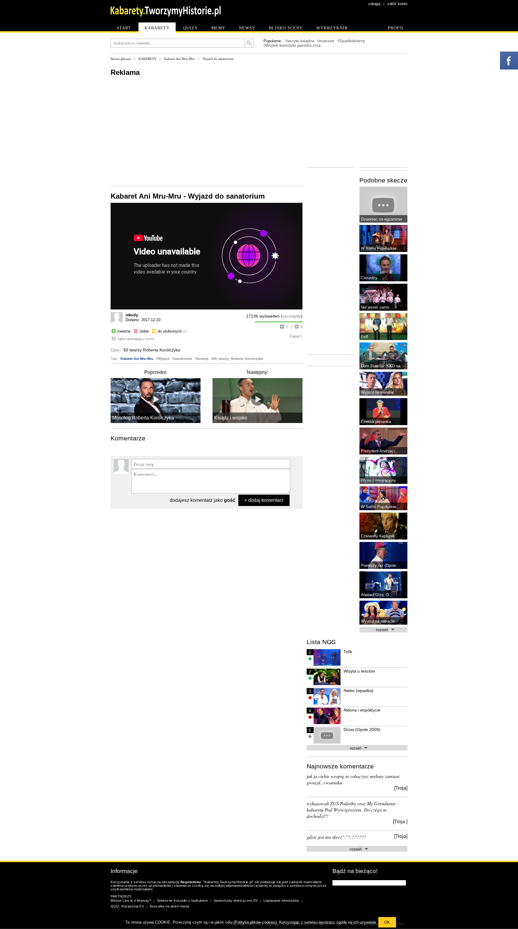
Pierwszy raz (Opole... (380, 565)
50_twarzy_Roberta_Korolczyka (238, 358)
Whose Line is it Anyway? (131, 900)
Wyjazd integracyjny (378, 480)
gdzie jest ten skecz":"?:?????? (336, 837)
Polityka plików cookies (255, 922)
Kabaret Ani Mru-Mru (179, 59)
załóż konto (397, 3)
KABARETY (147, 59)
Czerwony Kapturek (378, 536)
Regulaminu (190, 882)
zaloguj (374, 3)
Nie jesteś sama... (377, 307)
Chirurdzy (369, 278)
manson (326, 41)
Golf (364, 336)
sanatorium (183, 358)
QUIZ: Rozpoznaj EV (127, 906)
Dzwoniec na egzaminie (381, 219)
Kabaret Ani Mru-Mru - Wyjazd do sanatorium (188, 196)
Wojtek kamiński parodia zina (293, 45)
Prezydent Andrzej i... (379, 451)
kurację (202, 358)
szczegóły (291, 316)
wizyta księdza (300, 41)
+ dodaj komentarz (264, 500)
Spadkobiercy (352, 41)
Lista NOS (321, 641)
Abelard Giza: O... (376, 595)
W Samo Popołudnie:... (381, 248)
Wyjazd (163, 358)
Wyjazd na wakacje (377, 621)
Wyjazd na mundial (377, 392)
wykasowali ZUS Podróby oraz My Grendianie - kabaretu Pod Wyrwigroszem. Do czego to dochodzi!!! (352, 809)
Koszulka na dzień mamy (170, 906)
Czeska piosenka (376, 421)
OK (387, 922)
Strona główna (121, 59)
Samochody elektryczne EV (236, 900)
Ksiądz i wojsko (230, 417)
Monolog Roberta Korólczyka (143, 417)
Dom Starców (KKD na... (382, 366)
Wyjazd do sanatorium (218, 59)
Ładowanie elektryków (281, 900)
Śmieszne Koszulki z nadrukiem (182, 900)
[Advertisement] (206, 131)
